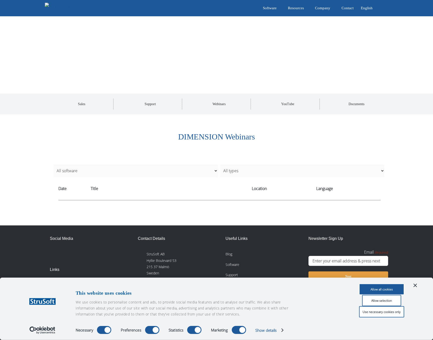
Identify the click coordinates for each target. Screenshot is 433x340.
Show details (266, 330)
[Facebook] (65, 253)
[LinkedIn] (53, 253)
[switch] (152, 330)
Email (376, 252)
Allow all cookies (382, 289)
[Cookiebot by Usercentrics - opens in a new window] (42, 330)
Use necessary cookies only (382, 312)
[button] (380, 8)
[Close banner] (415, 285)
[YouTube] (87, 253)
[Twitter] (76, 253)
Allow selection (381, 300)
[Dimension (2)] (95, 46)
